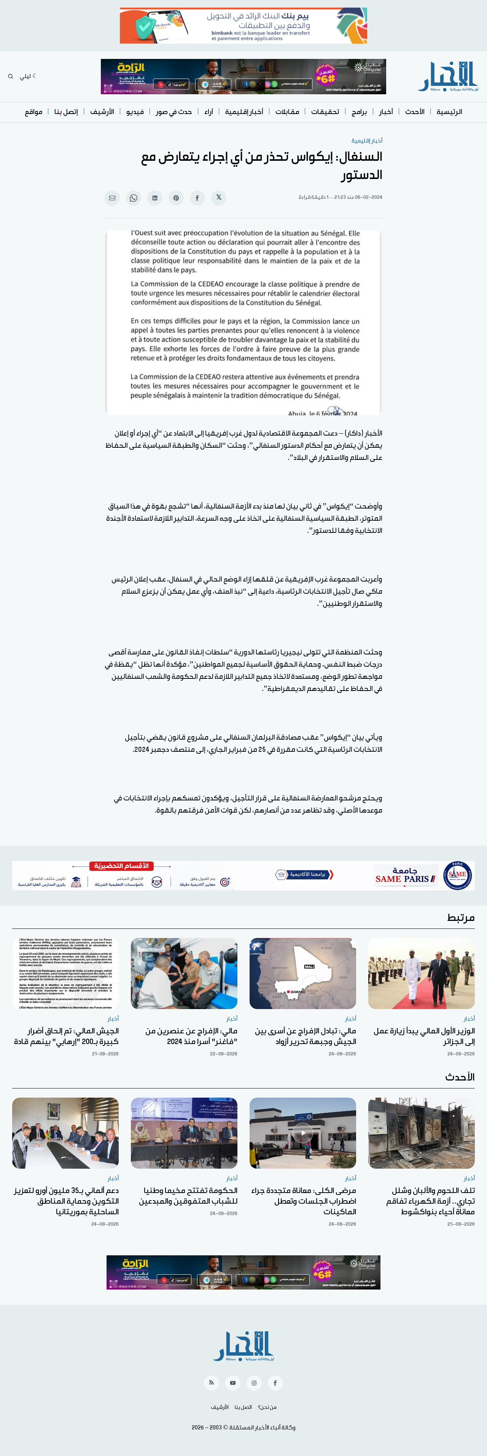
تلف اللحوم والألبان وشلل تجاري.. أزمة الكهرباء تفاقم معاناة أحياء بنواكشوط (430, 1201)
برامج (359, 112)
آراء (208, 112)
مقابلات (287, 112)
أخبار (386, 112)
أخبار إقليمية (244, 112)
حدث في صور (174, 112)
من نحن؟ (267, 1407)
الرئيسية (449, 112)
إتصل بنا (66, 112)
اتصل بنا (243, 1407)
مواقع (33, 112)
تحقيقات (325, 112)
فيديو (135, 112)
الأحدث (415, 112)
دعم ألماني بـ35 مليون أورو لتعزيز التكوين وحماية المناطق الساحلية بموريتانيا (66, 1201)
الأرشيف (102, 112)
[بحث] (11, 76)
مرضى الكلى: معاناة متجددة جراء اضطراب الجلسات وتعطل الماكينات (303, 1201)
